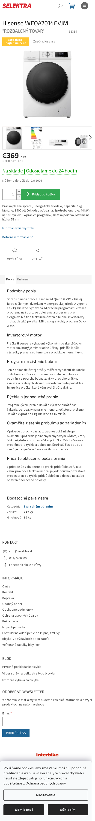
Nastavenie (45, 795)
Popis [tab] (10, 279)
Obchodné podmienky (17, 609)
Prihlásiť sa (16, 733)
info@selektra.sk (21, 551)
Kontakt (7, 592)
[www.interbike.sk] (47, 754)
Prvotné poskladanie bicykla (21, 667)
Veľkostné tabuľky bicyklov (21, 645)
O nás (6, 586)
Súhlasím (68, 809)
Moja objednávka (14, 627)
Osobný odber (12, 604)
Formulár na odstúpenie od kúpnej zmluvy (31, 633)
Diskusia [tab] (23, 279)
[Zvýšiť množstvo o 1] (18, 191)
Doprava (8, 598)
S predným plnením (38, 506)
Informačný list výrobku (18, 228)
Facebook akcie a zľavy (25, 565)
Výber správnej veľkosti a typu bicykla (28, 673)
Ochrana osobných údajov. (46, 783)
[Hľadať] (60, 5)
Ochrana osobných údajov (20, 615)
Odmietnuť (24, 809)
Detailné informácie (15, 237)
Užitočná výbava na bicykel (20, 680)
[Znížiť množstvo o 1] (18, 197)
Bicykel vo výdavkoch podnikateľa (25, 639)
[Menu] (84, 5)
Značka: (44, 41)
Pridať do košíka (43, 194)
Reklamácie (10, 621)
